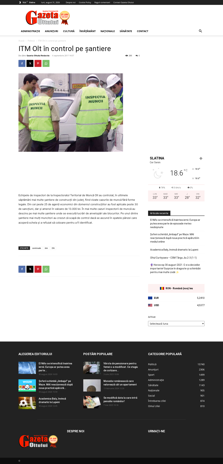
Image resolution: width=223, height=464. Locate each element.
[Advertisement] (141, 17)
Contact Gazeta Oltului (123, 2)
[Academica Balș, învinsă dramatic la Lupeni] (27, 403)
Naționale (108, 31)
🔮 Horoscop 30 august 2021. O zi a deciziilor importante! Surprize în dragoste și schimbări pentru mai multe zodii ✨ (175, 268)
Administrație (30, 31)
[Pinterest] (37, 63)
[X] (29, 63)
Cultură (69, 31)
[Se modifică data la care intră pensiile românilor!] (92, 402)
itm (46, 248)
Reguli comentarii (102, 2)
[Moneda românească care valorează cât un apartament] (92, 385)
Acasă (21, 40)
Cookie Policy (85, 2)
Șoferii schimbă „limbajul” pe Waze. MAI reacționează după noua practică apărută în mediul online (174, 238)
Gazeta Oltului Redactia (38, 55)
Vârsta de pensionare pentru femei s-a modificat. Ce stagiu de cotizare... (120, 367)
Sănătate (126, 31)
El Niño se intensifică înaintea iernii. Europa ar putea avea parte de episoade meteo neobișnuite (175, 223)
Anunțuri (51, 31)
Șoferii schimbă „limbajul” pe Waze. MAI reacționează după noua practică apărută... (56, 384)
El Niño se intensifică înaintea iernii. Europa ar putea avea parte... (55, 367)
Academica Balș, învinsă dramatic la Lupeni (174, 249)
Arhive (152, 317)
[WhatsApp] (46, 63)
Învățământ (87, 31)
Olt (53, 248)
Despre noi (71, 2)
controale (36, 248)
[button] (200, 31)
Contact (142, 31)
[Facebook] (21, 63)
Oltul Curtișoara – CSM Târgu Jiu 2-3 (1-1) (173, 257)
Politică (31, 40)
